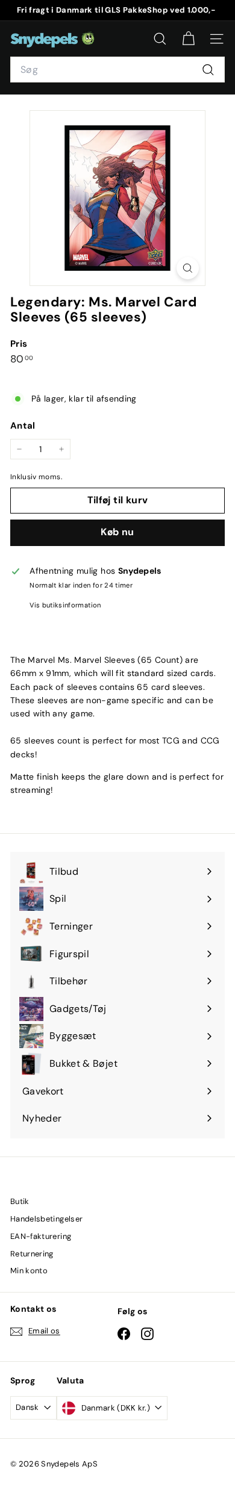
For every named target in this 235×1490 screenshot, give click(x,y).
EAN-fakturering (40, 1236)
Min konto (29, 1270)
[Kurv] (188, 39)
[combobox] (117, 70)
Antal (23, 426)
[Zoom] (188, 268)
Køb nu (117, 532)
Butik (20, 1201)
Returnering (32, 1254)
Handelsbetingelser (46, 1219)
